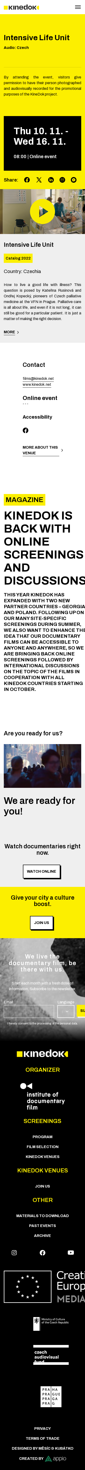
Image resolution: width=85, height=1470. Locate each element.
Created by (31, 1459)
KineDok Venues (43, 1157)
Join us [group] (41, 923)
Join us (42, 1186)
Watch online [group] (41, 871)
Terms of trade (43, 1438)
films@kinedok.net (38, 379)
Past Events (42, 1226)
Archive (42, 1236)
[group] (29, 1008)
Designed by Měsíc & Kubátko (42, 1448)
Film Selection (43, 1147)
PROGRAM (42, 1137)
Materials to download (42, 1216)
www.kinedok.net (37, 384)
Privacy (42, 1429)
